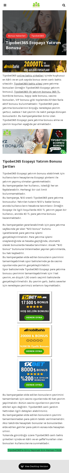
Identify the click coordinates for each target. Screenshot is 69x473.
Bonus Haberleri (16, 35)
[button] (5, 5)
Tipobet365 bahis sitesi (28, 83)
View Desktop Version (36, 466)
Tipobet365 (37, 35)
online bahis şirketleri (30, 75)
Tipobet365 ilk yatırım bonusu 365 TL (37, 91)
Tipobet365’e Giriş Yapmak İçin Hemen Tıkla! (35, 450)
